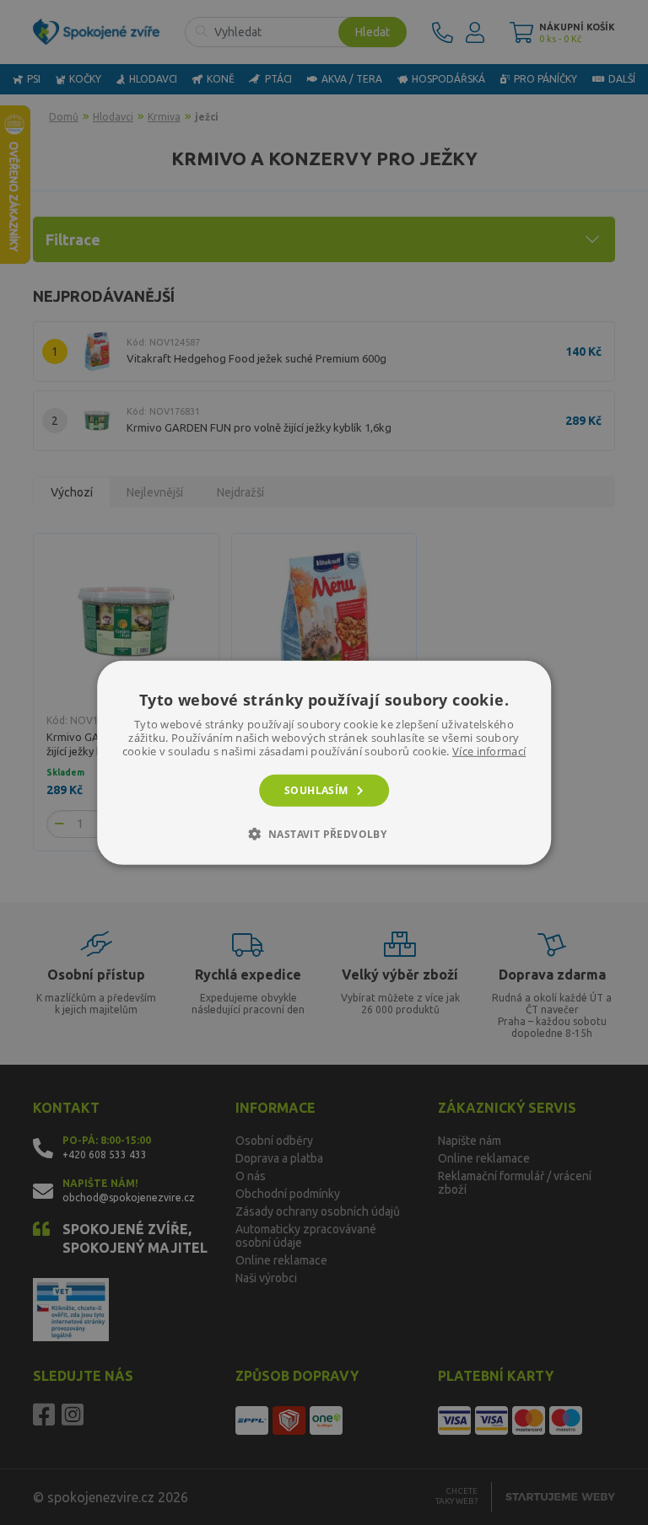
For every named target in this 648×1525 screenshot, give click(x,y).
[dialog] (324, 762)
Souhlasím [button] (316, 789)
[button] (324, 834)
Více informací (489, 750)
